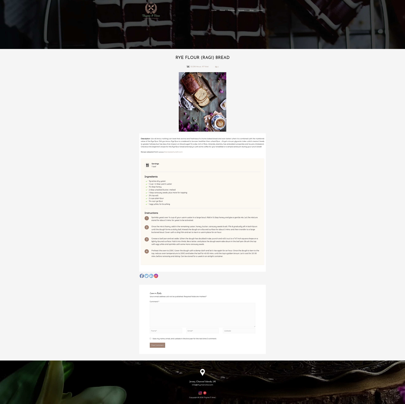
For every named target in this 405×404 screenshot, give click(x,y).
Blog (251, 10)
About (222, 10)
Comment (154, 302)
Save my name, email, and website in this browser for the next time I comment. (185, 339)
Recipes (241, 10)
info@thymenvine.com (202, 385)
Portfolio (231, 10)
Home (213, 10)
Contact (260, 10)
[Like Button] (212, 66)
